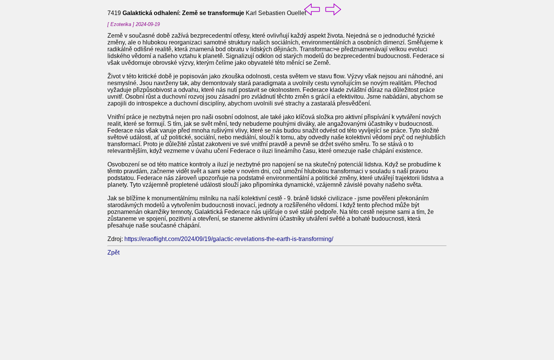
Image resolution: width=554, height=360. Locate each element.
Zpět (113, 252)
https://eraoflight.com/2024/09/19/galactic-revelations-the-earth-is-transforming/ (228, 239)
